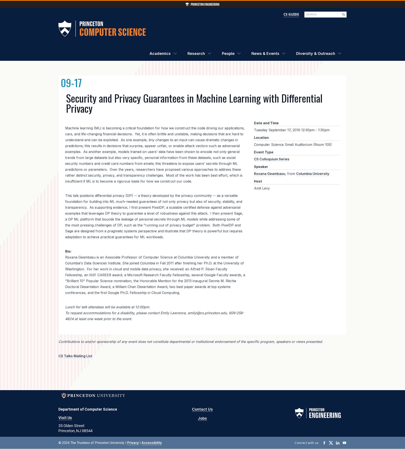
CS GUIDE (291, 14)
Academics (160, 53)
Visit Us (65, 417)
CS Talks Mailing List (75, 356)
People (228, 53)
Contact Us (202, 409)
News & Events (265, 53)
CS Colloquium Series (271, 159)
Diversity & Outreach (315, 53)
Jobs (202, 418)
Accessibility (152, 443)
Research (196, 53)
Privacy (133, 443)
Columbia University (312, 174)
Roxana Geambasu (269, 174)
